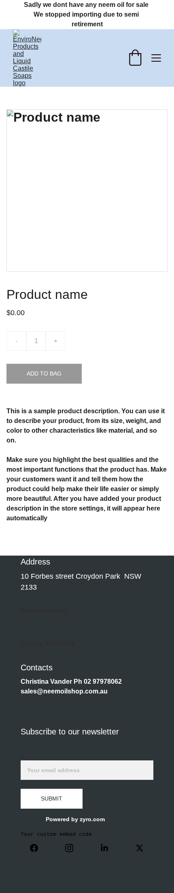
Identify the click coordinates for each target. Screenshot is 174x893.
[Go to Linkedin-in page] (108, 848)
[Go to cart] (135, 58)
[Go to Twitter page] (140, 848)
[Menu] (156, 58)
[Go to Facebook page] (38, 848)
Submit (51, 798)
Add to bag (44, 373)
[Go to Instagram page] (73, 848)
